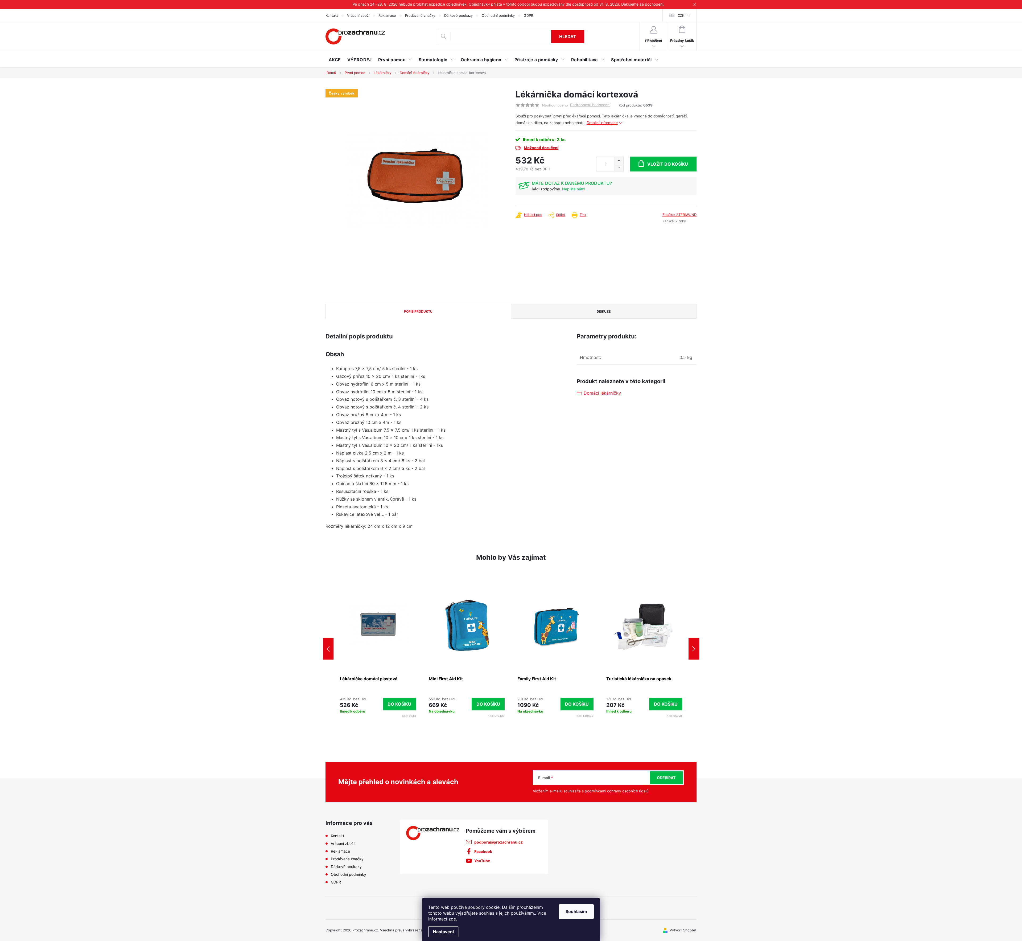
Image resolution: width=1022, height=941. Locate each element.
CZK (681, 15)
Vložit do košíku (667, 164)
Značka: (679, 214)
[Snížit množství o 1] (619, 167)
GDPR (528, 15)
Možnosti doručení (541, 147)
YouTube (482, 860)
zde (452, 919)
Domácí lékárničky (602, 393)
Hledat (567, 36)
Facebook (483, 851)
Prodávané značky (420, 15)
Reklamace (387, 15)
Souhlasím (576, 911)
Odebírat (666, 777)
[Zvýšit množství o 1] (619, 160)
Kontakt (331, 15)
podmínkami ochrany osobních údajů (617, 791)
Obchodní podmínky (498, 15)
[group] (377, 649)
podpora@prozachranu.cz (498, 842)
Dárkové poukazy (458, 15)
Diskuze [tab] (604, 311)
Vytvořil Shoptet (683, 930)
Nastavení (443, 931)
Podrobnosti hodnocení (590, 105)
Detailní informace (602, 122)
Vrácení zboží (358, 15)
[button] (378, 704)
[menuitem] (334, 59)
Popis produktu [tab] (418, 311)
